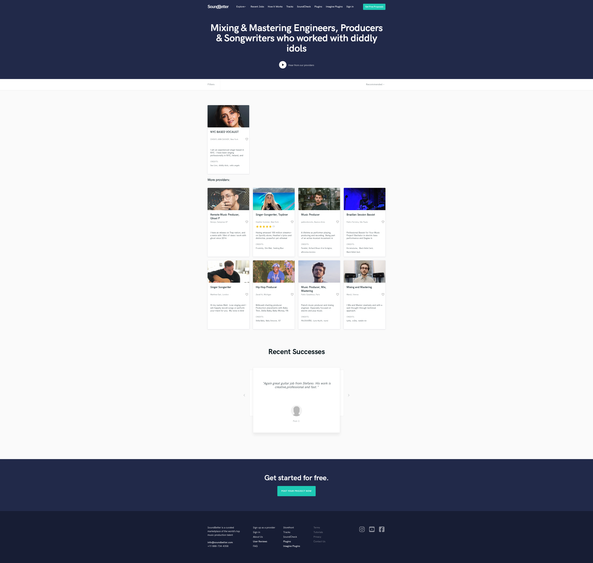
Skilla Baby (260, 321)
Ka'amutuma (352, 248)
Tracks (289, 6)
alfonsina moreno (308, 252)
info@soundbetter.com (220, 542)
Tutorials (318, 532)
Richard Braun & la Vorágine (320, 248)
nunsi (326, 321)
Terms (316, 527)
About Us (258, 536)
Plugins (318, 6)
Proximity (259, 248)
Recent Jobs (257, 6)
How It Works (275, 6)
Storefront (288, 527)
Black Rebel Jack (353, 252)
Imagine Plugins (334, 6)
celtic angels (235, 165)
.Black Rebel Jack (366, 248)
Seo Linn (213, 165)
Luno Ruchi (317, 321)
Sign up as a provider (264, 527)
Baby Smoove (271, 321)
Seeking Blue (278, 248)
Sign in (350, 6)
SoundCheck (304, 6)
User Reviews (260, 541)
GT (279, 321)
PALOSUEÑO (306, 321)
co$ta (354, 321)
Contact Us (319, 541)
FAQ (255, 546)
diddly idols (223, 165)
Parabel (304, 248)
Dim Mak (268, 248)
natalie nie (362, 321)
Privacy (317, 536)
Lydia (349, 321)
